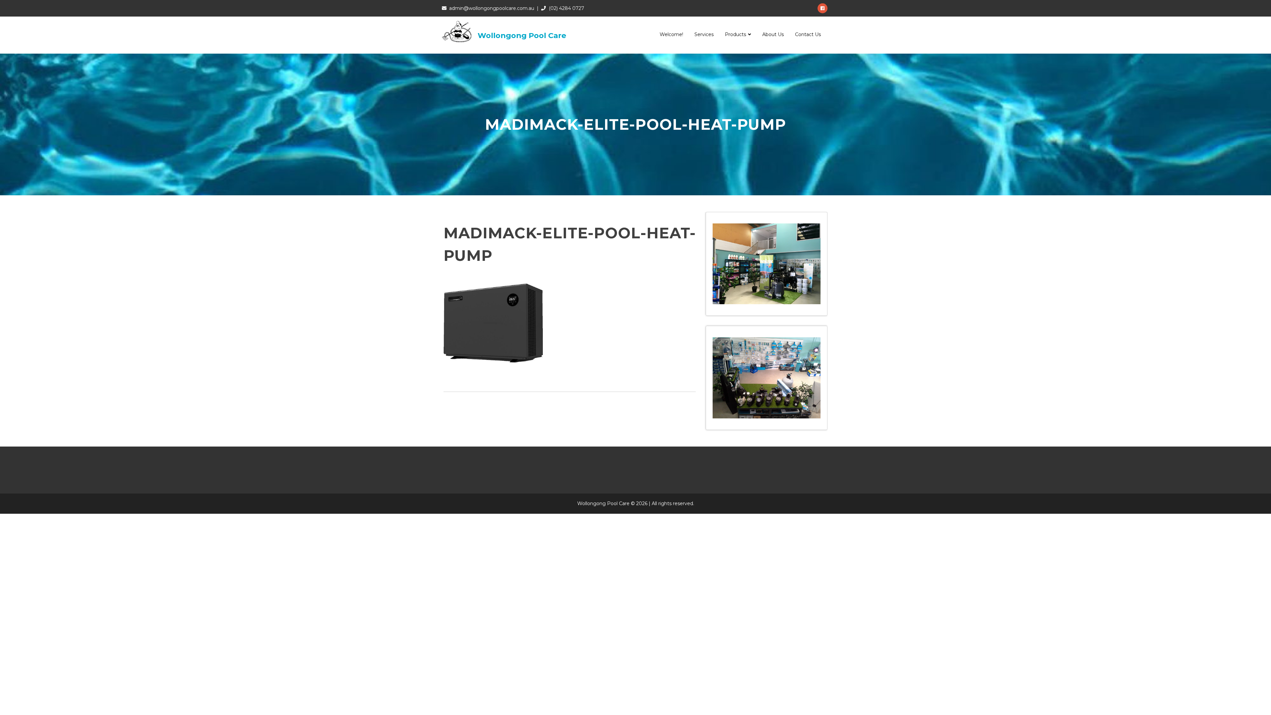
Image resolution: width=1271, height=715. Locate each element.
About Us (773, 34)
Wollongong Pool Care (522, 35)
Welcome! (671, 34)
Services (704, 34)
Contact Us (808, 34)
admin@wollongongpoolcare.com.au (491, 8)
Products (735, 34)
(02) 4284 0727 (566, 8)
